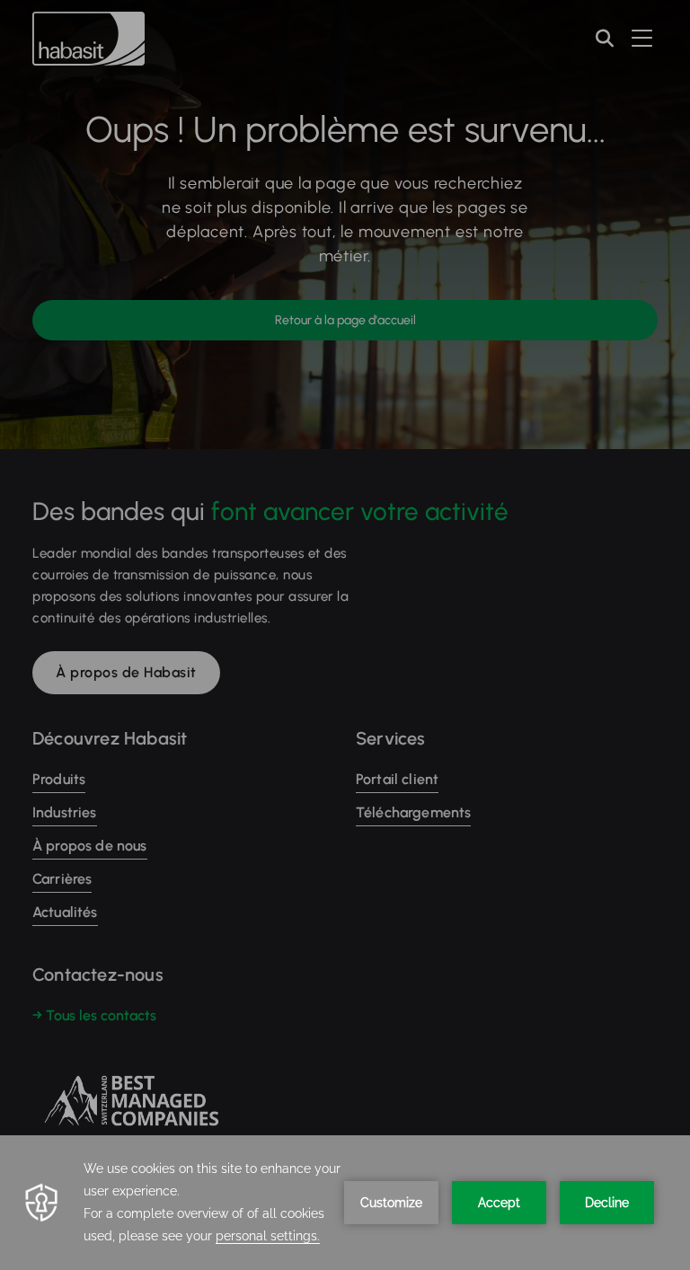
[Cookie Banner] (345, 1202)
